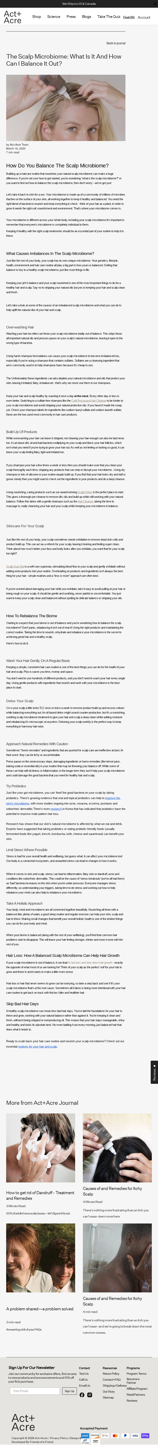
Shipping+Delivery (115, 1385)
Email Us (84, 1385)
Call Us (83, 1379)
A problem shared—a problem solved (39, 1308)
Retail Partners (136, 1394)
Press (71, 16)
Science (53, 16)
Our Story (109, 1391)
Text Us (83, 1373)
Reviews (132, 1400)
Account (144, 17)
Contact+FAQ (111, 1379)
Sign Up (69, 1391)
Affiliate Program (137, 1388)
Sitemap (108, 1397)
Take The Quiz (108, 16)
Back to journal (116, 43)
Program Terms (136, 1373)
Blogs (86, 16)
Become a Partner (133, 1381)
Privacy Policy (59, 1438)
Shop (36, 16)
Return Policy (111, 1373)
